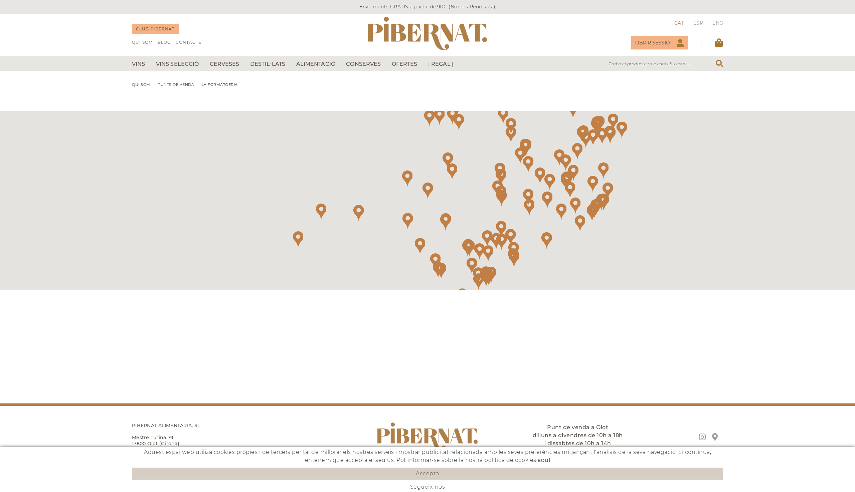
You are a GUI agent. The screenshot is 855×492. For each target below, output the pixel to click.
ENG (717, 23)
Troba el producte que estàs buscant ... (650, 63)
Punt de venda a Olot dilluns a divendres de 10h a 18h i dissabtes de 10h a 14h (578, 435)
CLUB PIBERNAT (155, 28)
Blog (164, 42)
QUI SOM (142, 42)
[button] (520, 155)
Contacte (188, 42)
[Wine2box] (427, 33)
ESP (698, 23)
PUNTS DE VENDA (176, 84)
